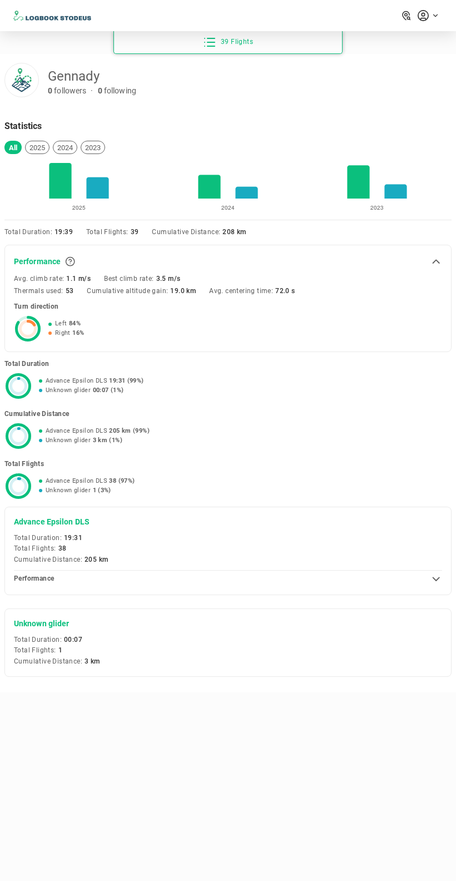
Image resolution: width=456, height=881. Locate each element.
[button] (13, 147)
